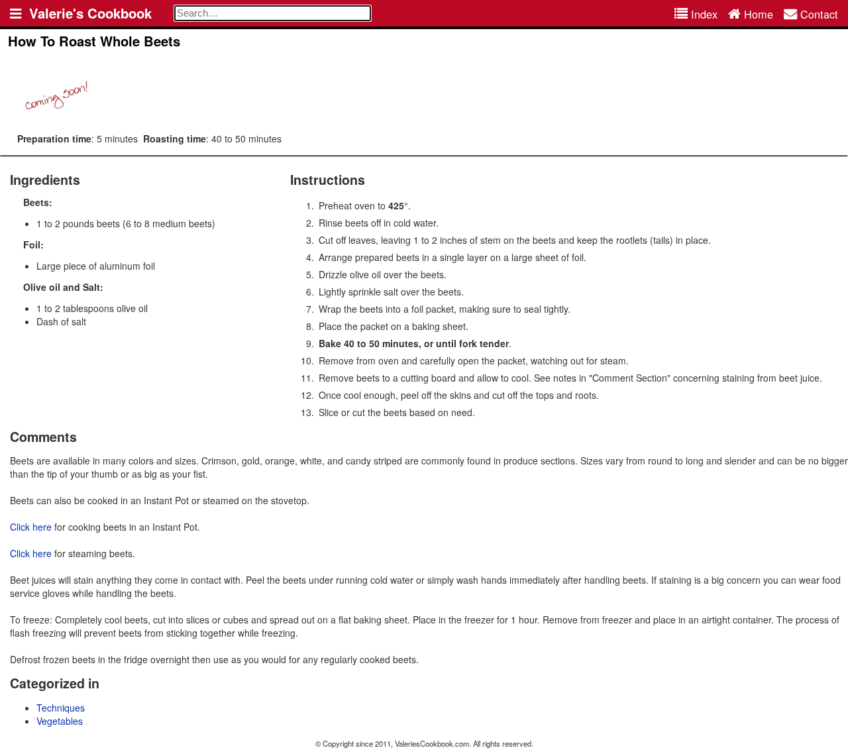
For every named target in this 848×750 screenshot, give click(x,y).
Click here (31, 526)
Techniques (60, 707)
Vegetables (59, 720)
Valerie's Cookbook (90, 13)
